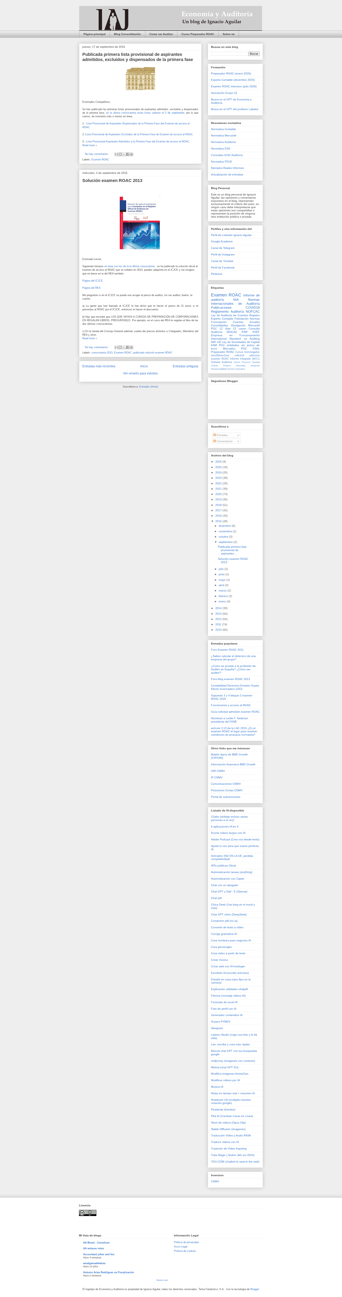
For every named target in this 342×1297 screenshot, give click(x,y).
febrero (224, 596)
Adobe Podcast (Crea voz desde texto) (235, 839)
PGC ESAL (250, 348)
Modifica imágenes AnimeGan (229, 1073)
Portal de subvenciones (225, 796)
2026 (218, 461)
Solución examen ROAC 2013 (112, 180)
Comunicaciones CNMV (226, 783)
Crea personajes (221, 946)
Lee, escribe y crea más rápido (230, 1044)
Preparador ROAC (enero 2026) (231, 73)
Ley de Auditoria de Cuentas (229, 315)
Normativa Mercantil (223, 135)
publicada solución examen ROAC (152, 352)
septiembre (226, 542)
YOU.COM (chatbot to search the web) (235, 1161)
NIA (236, 300)
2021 (218, 488)
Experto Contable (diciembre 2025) (233, 79)
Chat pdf (216, 898)
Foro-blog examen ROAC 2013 (230, 679)
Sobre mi (229, 34)
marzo (223, 590)
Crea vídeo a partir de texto (228, 953)
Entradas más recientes (98, 366)
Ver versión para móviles (140, 373)
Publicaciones (221, 307)
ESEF (256, 331)
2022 (218, 483)
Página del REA (91, 287)
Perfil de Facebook (223, 267)
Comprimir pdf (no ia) (224, 920)
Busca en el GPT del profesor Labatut (234, 109)
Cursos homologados (247, 352)
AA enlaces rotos (93, 1248)
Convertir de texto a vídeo (227, 927)
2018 (218, 505)
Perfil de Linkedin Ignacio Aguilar (231, 235)
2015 (218, 521)
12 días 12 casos (232, 328)
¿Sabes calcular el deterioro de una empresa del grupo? (233, 657)
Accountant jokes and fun (98, 1254)
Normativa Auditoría (223, 142)
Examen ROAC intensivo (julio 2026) (234, 86)
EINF (245, 331)
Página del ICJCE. (93, 280)
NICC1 (256, 358)
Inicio (144, 366)
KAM (214, 345)
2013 (218, 613)
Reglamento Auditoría (227, 311)
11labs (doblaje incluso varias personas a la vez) (229, 818)
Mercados (229, 348)
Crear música (219, 959)
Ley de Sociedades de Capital (241, 342)
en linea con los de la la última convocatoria (129, 266)
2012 (218, 619)
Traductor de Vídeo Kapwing (229, 1148)
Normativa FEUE (221, 161)
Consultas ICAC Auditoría (227, 155)
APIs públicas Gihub (223, 865)
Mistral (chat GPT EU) (224, 1067)
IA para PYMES (220, 1021)
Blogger (254, 1289)
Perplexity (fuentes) (223, 1109)
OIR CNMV (218, 770)
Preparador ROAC (222, 351)
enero (223, 601)
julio (221, 568)
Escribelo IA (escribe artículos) (230, 972)
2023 (218, 477)
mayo (222, 579)
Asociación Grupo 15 (224, 92)
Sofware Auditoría (221, 362)
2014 (218, 608)
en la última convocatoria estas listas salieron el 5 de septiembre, (145, 112)
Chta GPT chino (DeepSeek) (229, 914)
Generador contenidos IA (226, 1015)
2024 (218, 472)
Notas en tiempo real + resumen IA (233, 1093)
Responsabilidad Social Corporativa (228, 369)
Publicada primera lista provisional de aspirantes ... (232, 550)
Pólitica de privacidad (186, 1242)
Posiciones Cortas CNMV (226, 790)
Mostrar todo (162, 1280)
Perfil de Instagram (223, 254)
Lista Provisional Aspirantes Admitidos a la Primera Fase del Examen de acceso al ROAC (137, 141)
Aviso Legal (180, 1246)
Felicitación (242, 318)
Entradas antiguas (185, 366)
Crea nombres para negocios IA (231, 940)
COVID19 (253, 307)
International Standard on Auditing (235, 338)
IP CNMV (216, 777)
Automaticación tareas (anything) (231, 872)
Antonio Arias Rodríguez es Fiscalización (108, 1272)
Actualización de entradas (227, 174)
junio (222, 574)
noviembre (226, 531)
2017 (218, 510)
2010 (218, 629)
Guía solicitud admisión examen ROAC (235, 711)
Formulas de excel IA (224, 1002)
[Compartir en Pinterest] (131, 154)
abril (222, 585)
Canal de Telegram (223, 247)
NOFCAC (253, 311)
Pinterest (216, 273)
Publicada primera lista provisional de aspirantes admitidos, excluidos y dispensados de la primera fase (137, 57)
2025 (218, 467)
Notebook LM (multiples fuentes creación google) (231, 1101)
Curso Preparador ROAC (197, 34)
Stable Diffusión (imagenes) (228, 1129)
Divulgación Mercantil (245, 325)
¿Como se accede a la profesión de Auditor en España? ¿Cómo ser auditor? (233, 669)
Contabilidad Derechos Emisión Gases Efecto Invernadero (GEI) (235, 687)
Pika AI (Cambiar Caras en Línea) (232, 1116)
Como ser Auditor (161, 34)
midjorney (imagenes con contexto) (233, 1060)
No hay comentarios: (97, 153)
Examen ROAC (100, 159)
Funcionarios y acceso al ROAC (231, 705)
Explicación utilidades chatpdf (229, 989)
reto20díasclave (220, 355)
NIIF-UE (216, 342)
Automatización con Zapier (227, 878)
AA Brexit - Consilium (96, 1242)
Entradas (222, 435)
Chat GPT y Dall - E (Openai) (229, 891)
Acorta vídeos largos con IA (228, 832)
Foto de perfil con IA (223, 1008)
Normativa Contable (223, 129)
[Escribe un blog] (120, 154)
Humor (237, 362)
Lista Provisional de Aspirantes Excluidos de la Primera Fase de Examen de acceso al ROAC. (139, 134)
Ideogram (217, 1028)
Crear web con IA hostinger (228, 966)
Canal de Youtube (222, 261)
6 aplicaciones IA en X (224, 826)
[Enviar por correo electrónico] (116, 154)
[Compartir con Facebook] (128, 154)
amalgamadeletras (94, 1263)
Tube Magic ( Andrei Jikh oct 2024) (233, 1155)
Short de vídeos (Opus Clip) (228, 1122)
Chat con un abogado (224, 885)
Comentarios (224, 441)
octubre (224, 536)
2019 (218, 499)
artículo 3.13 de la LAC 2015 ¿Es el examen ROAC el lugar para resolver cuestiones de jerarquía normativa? (234, 731)
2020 (218, 494)
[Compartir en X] (124, 154)
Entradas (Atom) (148, 386)
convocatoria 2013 (101, 352)
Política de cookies (185, 1250)
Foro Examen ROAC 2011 (227, 649)
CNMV (215, 1181)
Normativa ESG (220, 148)
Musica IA (217, 1086)
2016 (218, 515)
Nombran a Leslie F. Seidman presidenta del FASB (229, 720)
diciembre (225, 525)
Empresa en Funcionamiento (235, 335)
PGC (214, 328)
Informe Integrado (240, 358)
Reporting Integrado (248, 365)
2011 (218, 624)
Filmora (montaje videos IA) (228, 995)
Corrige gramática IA (224, 933)
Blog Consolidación (127, 34)
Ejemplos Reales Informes (227, 168)
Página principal (94, 34)
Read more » (89, 145)
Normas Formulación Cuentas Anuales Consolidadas (235, 322)
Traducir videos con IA (225, 1142)
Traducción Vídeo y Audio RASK (231, 1135)
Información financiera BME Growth (233, 764)
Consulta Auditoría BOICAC (235, 330)
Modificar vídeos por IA (225, 1080)
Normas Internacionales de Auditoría (235, 302)
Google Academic (222, 241)
